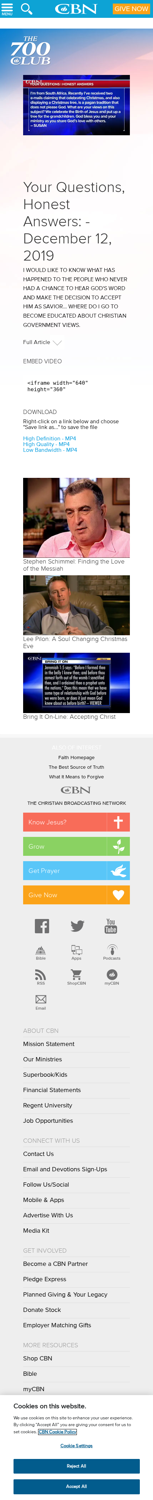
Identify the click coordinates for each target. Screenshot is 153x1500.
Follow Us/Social (46, 1185)
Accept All (76, 1486)
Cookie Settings (76, 1446)
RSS (41, 983)
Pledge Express (44, 1279)
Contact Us (38, 1154)
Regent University (47, 1105)
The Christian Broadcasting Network (76, 803)
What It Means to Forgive (76, 776)
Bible (41, 958)
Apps (76, 958)
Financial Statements (52, 1090)
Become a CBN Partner (55, 1264)
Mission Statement (48, 1044)
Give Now (131, 8)
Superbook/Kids (45, 1075)
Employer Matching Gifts (57, 1325)
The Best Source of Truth (76, 767)
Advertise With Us (48, 1215)
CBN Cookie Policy (57, 1432)
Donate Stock (42, 1310)
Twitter (76, 926)
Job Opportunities (48, 1121)
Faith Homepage (76, 757)
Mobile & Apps (43, 1200)
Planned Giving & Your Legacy (65, 1295)
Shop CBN (37, 1358)
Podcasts (112, 958)
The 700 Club (32, 51)
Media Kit (36, 1231)
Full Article (36, 342)
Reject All (76, 1466)
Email (41, 1008)
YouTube (112, 926)
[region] (76, 1447)
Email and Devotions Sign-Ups (65, 1169)
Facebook (41, 926)
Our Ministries (42, 1059)
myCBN (112, 983)
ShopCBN (76, 983)
